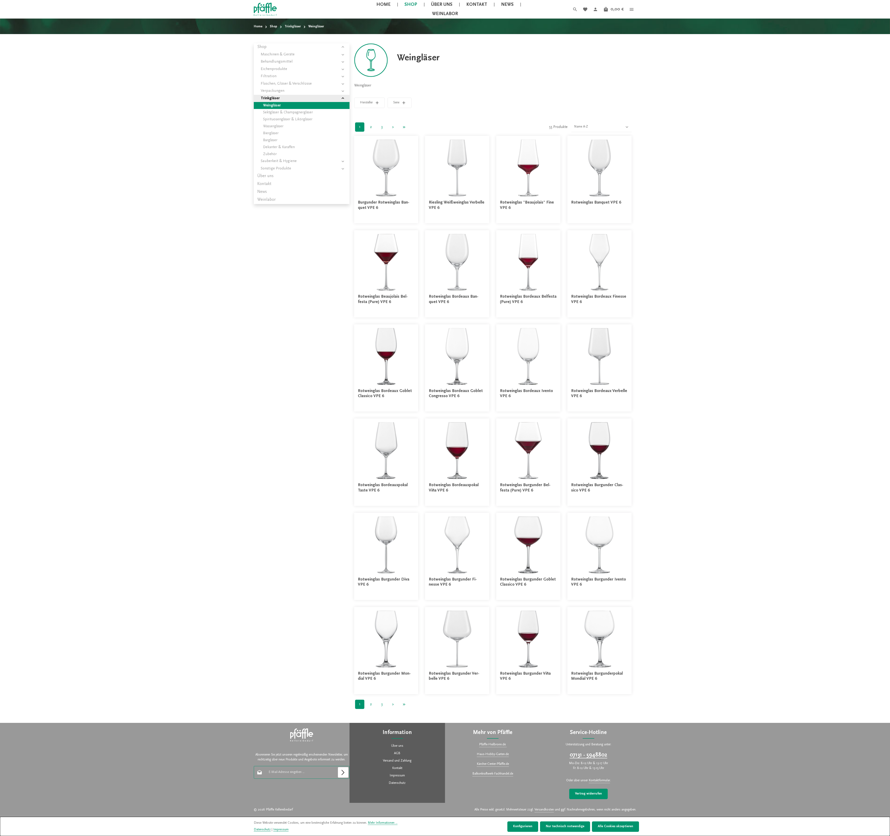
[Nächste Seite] (393, 127)
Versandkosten (544, 809)
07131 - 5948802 (588, 755)
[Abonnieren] (343, 772)
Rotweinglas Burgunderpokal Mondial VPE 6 (597, 676)
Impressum (397, 775)
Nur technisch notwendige (565, 826)
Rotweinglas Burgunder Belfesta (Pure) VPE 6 (525, 488)
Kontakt (397, 768)
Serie (396, 102)
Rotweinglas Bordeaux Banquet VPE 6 (453, 299)
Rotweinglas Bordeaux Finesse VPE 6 (598, 299)
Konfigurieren (522, 826)
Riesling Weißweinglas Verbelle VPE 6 (456, 205)
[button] (343, 47)
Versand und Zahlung (397, 761)
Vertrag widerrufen (588, 793)
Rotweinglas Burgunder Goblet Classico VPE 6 (528, 582)
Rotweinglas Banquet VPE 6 (596, 203)
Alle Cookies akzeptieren (615, 826)
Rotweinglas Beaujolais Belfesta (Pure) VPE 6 (383, 299)
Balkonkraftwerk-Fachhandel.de (492, 773)
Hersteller (366, 102)
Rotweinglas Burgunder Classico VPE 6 (597, 488)
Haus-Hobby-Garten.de (493, 754)
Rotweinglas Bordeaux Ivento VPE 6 (526, 394)
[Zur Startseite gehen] (265, 9)
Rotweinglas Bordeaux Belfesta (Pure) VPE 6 (528, 299)
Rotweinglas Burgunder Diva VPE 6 (383, 582)
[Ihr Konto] (595, 9)
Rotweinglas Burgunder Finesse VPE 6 (453, 582)
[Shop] (410, 4)
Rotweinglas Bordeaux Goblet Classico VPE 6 (385, 394)
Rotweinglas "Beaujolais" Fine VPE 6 (527, 205)
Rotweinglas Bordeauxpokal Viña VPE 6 (454, 488)
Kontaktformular (599, 780)
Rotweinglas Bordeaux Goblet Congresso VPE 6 (456, 394)
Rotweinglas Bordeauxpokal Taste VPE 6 (383, 488)
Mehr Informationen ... (382, 823)
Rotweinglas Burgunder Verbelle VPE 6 (454, 676)
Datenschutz (397, 783)
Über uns (397, 746)
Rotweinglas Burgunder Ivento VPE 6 (598, 582)
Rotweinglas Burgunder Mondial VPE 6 (384, 676)
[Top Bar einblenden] (631, 9)
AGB (397, 753)
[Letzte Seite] (404, 127)
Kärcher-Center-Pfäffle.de (493, 764)
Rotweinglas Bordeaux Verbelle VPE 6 (599, 394)
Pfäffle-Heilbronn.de (493, 744)
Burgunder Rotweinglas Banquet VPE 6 (383, 205)
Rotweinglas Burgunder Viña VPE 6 (525, 676)
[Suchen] (575, 9)
